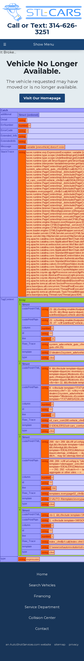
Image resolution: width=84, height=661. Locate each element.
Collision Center (42, 618)
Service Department (42, 607)
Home (42, 574)
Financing (42, 596)
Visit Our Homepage (42, 98)
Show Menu (28, 44)
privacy (73, 644)
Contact (42, 629)
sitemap (59, 644)
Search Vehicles (42, 585)
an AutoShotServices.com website (28, 644)
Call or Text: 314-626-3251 (42, 29)
